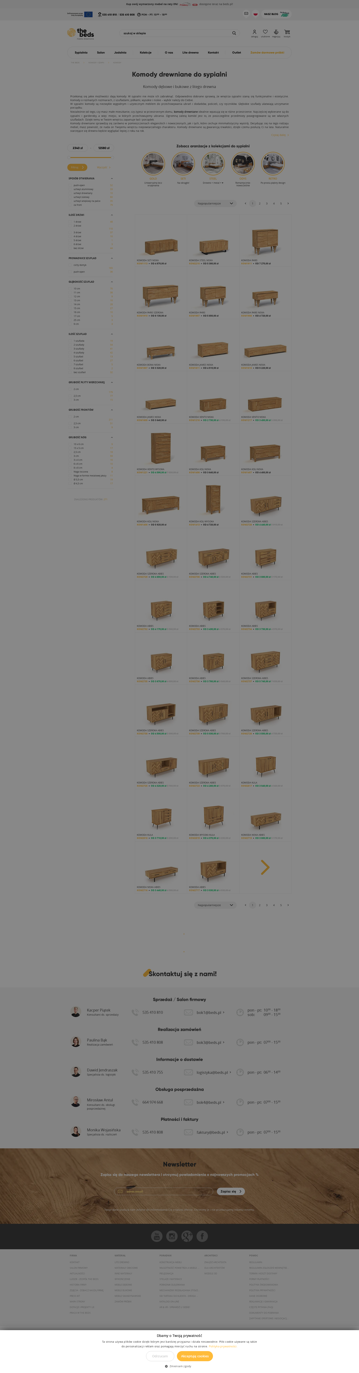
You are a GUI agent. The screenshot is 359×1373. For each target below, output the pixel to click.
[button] (179, 1366)
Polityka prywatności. (223, 1346)
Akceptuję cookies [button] (195, 1356)
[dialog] (179, 686)
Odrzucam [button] (160, 1356)
